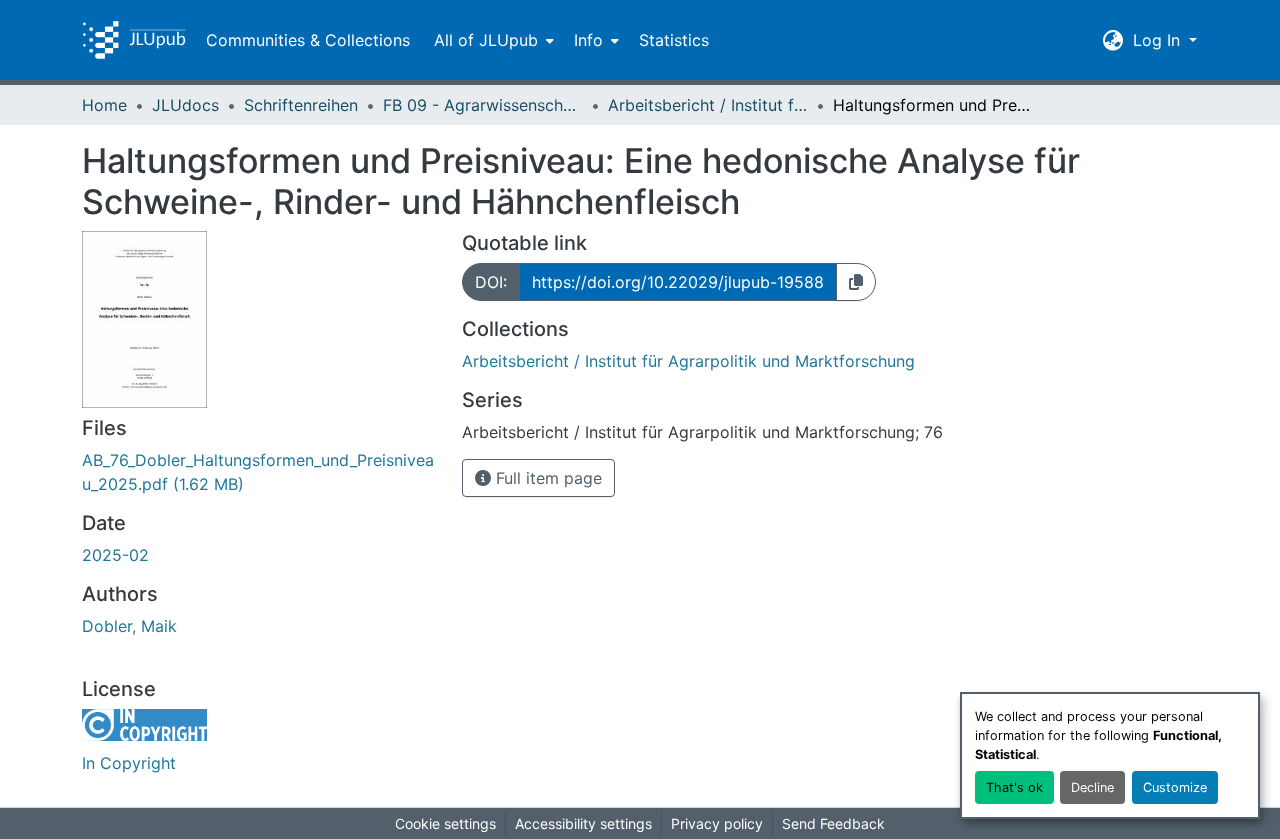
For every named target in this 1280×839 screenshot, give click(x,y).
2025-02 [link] (115, 555)
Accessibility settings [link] (583, 823)
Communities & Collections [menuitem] (308, 40)
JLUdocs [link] (185, 105)
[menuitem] (492, 40)
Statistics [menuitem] (674, 40)
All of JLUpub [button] (486, 40)
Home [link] (104, 105)
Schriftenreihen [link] (301, 105)
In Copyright (129, 763)
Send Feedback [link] (833, 823)
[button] (134, 40)
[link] (260, 472)
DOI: (491, 282)
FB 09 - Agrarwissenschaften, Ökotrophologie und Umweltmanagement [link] (483, 105)
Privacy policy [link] (717, 823)
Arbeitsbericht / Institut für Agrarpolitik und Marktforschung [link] (708, 105)
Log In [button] (1159, 40)
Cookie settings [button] (445, 823)
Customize (1175, 787)
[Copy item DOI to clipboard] (856, 282)
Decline (1092, 787)
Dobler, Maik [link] (129, 626)
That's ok (1014, 787)
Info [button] (588, 40)
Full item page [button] (546, 478)
